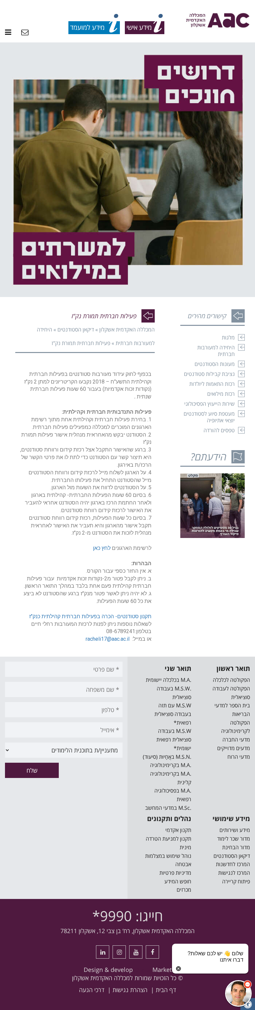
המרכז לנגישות (234, 872)
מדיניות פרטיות (175, 872)
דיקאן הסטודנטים (75, 329)
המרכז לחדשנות (233, 864)
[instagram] (119, 952)
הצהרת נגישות (130, 990)
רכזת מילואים (221, 393)
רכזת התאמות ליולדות (212, 383)
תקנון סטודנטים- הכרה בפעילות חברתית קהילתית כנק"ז (90, 616)
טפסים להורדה (219, 430)
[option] (127, 169)
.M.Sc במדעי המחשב (168, 807)
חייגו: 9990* (127, 915)
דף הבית (166, 990)
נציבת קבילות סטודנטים (209, 374)
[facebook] (152, 952)
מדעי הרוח (238, 756)
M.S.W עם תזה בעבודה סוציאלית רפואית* (172, 714)
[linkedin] (102, 952)
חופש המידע (177, 881)
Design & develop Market (128, 970)
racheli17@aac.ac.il (107, 639)
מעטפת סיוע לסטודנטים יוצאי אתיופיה (209, 417)
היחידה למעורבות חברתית (216, 351)
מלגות (228, 337)
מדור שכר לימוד (233, 838)
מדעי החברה (236, 739)
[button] (238, 993)
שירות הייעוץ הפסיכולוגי (209, 403)
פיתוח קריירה (236, 881)
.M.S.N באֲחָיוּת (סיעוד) (167, 756)
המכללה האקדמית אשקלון (127, 329)
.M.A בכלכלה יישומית (168, 679)
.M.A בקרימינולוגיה (170, 765)
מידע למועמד (87, 27)
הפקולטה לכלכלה (231, 679)
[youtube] (136, 952)
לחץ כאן (102, 548)
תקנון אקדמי (178, 830)
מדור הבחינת (236, 847)
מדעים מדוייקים (233, 748)
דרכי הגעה (91, 990)
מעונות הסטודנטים (215, 364)
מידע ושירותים (234, 830)
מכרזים (184, 889)
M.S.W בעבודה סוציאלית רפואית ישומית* (173, 739)
